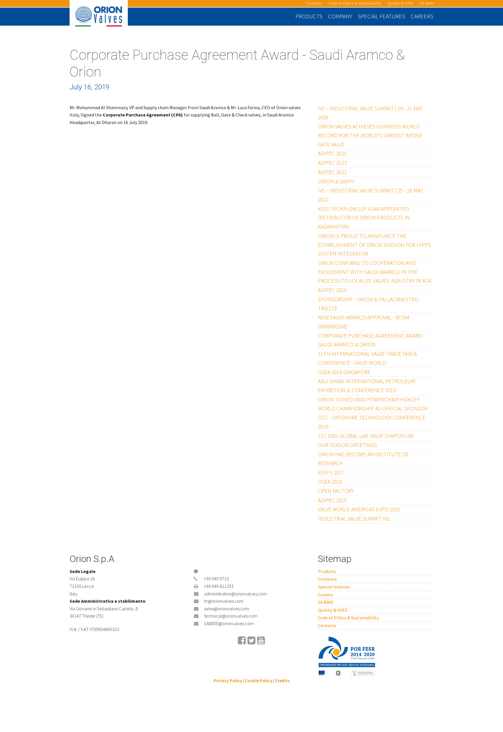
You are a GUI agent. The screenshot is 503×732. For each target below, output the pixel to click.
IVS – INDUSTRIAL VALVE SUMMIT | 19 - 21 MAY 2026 (370, 113)
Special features (381, 16)
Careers (422, 16)
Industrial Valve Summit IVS (354, 518)
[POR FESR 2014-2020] (347, 656)
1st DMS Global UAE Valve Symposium (365, 435)
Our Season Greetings (347, 444)
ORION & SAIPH (336, 181)
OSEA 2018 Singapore (344, 372)
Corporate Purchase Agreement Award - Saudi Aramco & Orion (371, 340)
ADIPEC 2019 (332, 290)
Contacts (314, 3)
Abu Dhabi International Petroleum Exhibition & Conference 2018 (366, 386)
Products (309, 16)
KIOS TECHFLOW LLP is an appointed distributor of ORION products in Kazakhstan (364, 217)
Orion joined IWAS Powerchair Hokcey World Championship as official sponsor (373, 404)
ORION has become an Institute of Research (363, 459)
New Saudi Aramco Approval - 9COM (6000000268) (363, 322)
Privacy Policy (228, 680)
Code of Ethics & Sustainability (354, 3)
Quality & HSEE (400, 3)
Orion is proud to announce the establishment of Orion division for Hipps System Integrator (374, 244)
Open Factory (336, 490)
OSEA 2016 (330, 481)
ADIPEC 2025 (332, 153)
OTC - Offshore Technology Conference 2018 (371, 422)
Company (340, 16)
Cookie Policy (258, 680)
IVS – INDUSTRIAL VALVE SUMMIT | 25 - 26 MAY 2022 (370, 195)
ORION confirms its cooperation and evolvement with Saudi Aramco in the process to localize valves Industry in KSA (374, 271)
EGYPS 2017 (331, 472)
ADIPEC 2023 (332, 162)
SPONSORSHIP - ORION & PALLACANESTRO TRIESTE (368, 304)
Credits (282, 680)
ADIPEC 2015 (332, 500)
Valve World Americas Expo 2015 (359, 509)
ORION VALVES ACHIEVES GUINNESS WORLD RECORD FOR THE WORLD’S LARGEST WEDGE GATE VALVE (370, 135)
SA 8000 (426, 3)
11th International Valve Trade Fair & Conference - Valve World (367, 358)
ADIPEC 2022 (332, 172)
